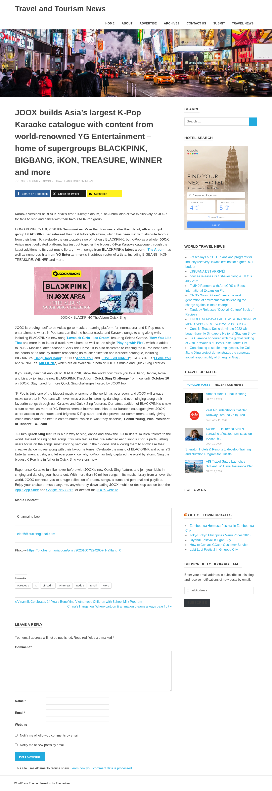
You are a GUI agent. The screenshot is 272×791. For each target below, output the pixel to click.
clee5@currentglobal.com (36, 534)
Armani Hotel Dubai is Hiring (226, 394)
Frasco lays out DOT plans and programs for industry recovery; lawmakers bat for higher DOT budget (219, 261)
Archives (171, 23)
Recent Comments (229, 384)
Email (20, 712)
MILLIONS (47, 363)
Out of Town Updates (210, 515)
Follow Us (195, 490)
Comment (23, 647)
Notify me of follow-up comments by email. (49, 735)
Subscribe (197, 602)
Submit (219, 23)
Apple (27, 490)
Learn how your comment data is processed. (101, 768)
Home (109, 23)
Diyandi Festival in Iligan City (210, 540)
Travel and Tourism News (60, 9)
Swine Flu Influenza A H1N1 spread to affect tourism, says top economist (229, 433)
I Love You (162, 358)
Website (21, 724)
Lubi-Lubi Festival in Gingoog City (214, 549)
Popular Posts (198, 384)
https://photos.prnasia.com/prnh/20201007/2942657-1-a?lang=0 (74, 550)
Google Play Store (59, 490)
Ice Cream (101, 338)
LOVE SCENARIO (115, 358)
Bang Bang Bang (47, 358)
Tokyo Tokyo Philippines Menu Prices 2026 (220, 535)
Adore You (84, 358)
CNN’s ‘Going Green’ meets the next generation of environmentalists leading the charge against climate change (215, 300)
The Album (156, 249)
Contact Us (196, 23)
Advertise (148, 23)
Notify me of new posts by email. (42, 745)
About (127, 23)
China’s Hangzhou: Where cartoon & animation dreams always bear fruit (118, 606)
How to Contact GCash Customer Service (219, 544)
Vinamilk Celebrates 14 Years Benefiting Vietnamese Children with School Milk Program (79, 601)
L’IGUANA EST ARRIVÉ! (207, 271)
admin (46, 181)
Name (20, 701)
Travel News (242, 23)
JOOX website (107, 490)
